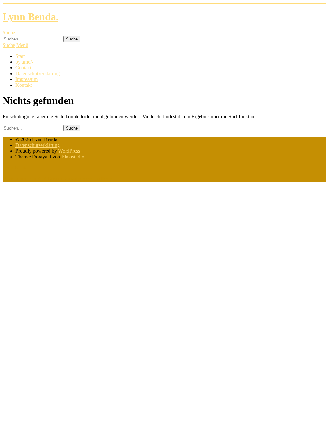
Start (20, 56)
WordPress (69, 151)
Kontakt (23, 85)
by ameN (24, 62)
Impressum (26, 79)
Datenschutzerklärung (37, 73)
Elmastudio (72, 156)
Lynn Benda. (30, 16)
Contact (23, 67)
